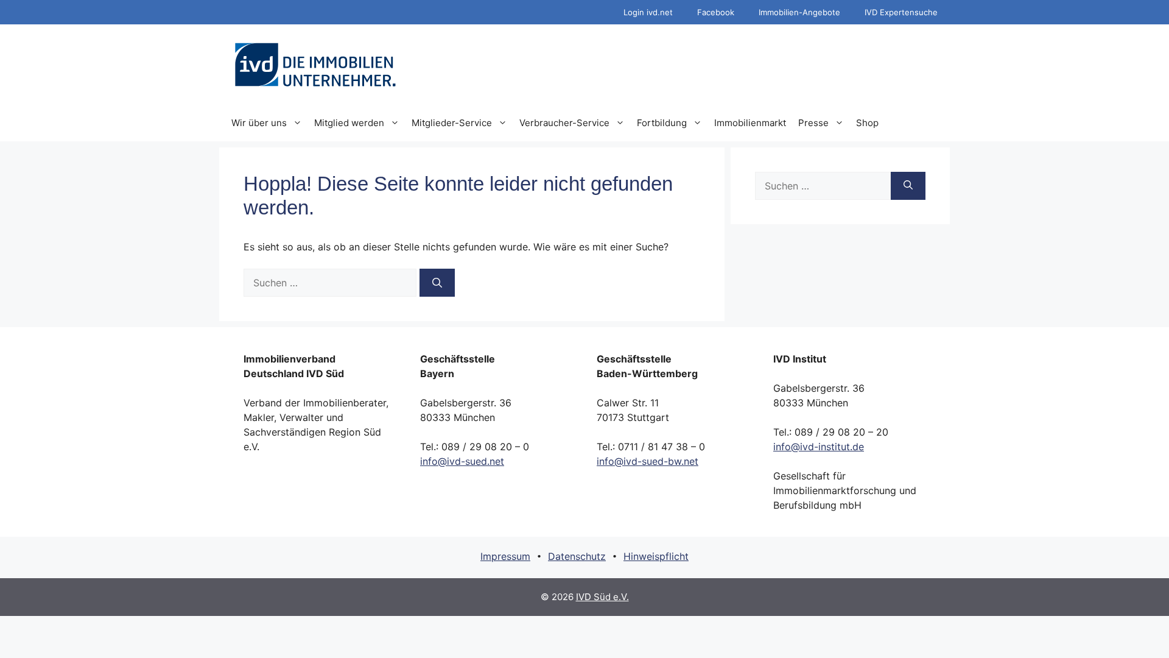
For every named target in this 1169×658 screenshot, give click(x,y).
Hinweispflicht (656, 556)
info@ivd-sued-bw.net (647, 461)
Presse (813, 123)
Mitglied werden (349, 123)
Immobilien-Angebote (799, 12)
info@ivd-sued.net (462, 461)
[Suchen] (437, 283)
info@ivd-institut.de (818, 446)
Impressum (505, 556)
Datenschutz (577, 556)
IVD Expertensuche (901, 12)
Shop (867, 123)
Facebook (715, 12)
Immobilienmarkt (750, 123)
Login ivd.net (648, 12)
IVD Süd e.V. (602, 597)
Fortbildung (662, 123)
